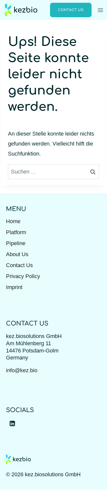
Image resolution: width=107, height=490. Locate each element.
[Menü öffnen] (101, 9)
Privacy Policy (23, 276)
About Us (17, 254)
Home (13, 221)
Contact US (71, 10)
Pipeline (15, 243)
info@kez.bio (21, 370)
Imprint (14, 287)
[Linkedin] (12, 423)
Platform (16, 232)
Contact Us (19, 265)
